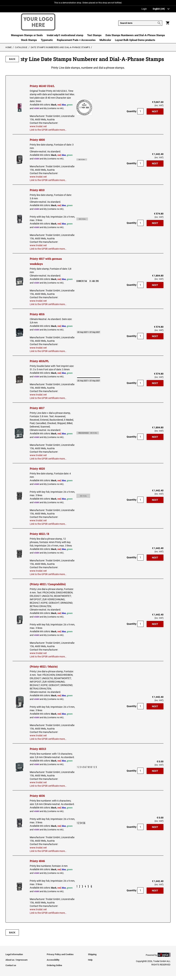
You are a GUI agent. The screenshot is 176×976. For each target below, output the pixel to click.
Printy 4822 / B (39, 534)
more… (62, 129)
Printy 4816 (37, 314)
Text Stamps (94, 35)
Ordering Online (54, 965)
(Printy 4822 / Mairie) (44, 666)
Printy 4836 (37, 795)
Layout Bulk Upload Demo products (135, 40)
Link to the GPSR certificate (44, 129)
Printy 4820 (37, 468)
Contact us (11, 965)
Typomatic (47, 40)
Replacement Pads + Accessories (76, 40)
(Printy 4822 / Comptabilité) (48, 584)
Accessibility (53, 960)
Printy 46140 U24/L (42, 86)
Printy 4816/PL (39, 361)
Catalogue (21, 47)
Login (144, 9)
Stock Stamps (29, 40)
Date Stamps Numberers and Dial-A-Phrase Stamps (135, 35)
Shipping (92, 954)
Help (90, 960)
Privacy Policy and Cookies (60, 954)
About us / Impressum (17, 960)
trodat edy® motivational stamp (65, 35)
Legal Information (14, 954)
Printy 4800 (37, 139)
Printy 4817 (37, 408)
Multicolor (105, 40)
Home (9, 47)
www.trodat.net (38, 126)
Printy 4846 (37, 861)
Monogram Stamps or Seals (27, 35)
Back (12, 59)
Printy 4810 (37, 190)
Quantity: (132, 111)
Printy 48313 (38, 749)
